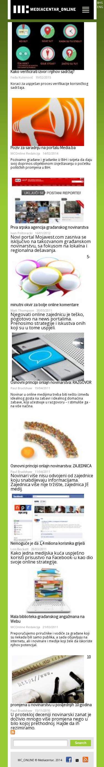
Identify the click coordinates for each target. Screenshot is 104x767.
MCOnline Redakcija (25, 153)
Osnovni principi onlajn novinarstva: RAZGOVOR (51, 383)
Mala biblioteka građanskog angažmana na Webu (48, 619)
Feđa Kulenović (22, 77)
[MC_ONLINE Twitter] (76, 760)
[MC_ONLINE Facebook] (68, 760)
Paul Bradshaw (21, 388)
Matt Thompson (22, 310)
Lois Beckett (20, 549)
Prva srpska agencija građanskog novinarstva (49, 228)
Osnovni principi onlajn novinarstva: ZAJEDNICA (51, 466)
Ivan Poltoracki (21, 233)
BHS (100, 3)
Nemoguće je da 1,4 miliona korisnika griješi (48, 544)
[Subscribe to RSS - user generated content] (13, 732)
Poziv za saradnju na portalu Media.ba (43, 148)
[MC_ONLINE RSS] (84, 760)
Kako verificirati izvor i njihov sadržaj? (43, 72)
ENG (100, 7)
